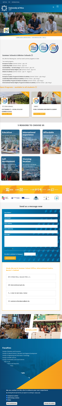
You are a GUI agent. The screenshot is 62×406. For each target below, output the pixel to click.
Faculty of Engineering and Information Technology (15, 355)
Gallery (32, 330)
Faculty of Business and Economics (11, 351)
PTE (9, 2)
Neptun (5, 2)
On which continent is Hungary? (13, 254)
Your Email (7, 218)
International (15, 2)
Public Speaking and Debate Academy (16, 109)
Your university (8, 229)
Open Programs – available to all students (17, 87)
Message (7, 234)
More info (37, 392)
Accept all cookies (49, 403)
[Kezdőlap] (12, 8)
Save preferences (11, 403)
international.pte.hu (17, 285)
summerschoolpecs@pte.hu (19, 301)
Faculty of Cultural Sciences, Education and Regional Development (19, 353)
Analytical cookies (13, 396)
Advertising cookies (13, 398)
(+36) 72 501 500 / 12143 (18, 293)
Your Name (7, 212)
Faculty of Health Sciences (9, 357)
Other (9, 400)
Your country (8, 223)
